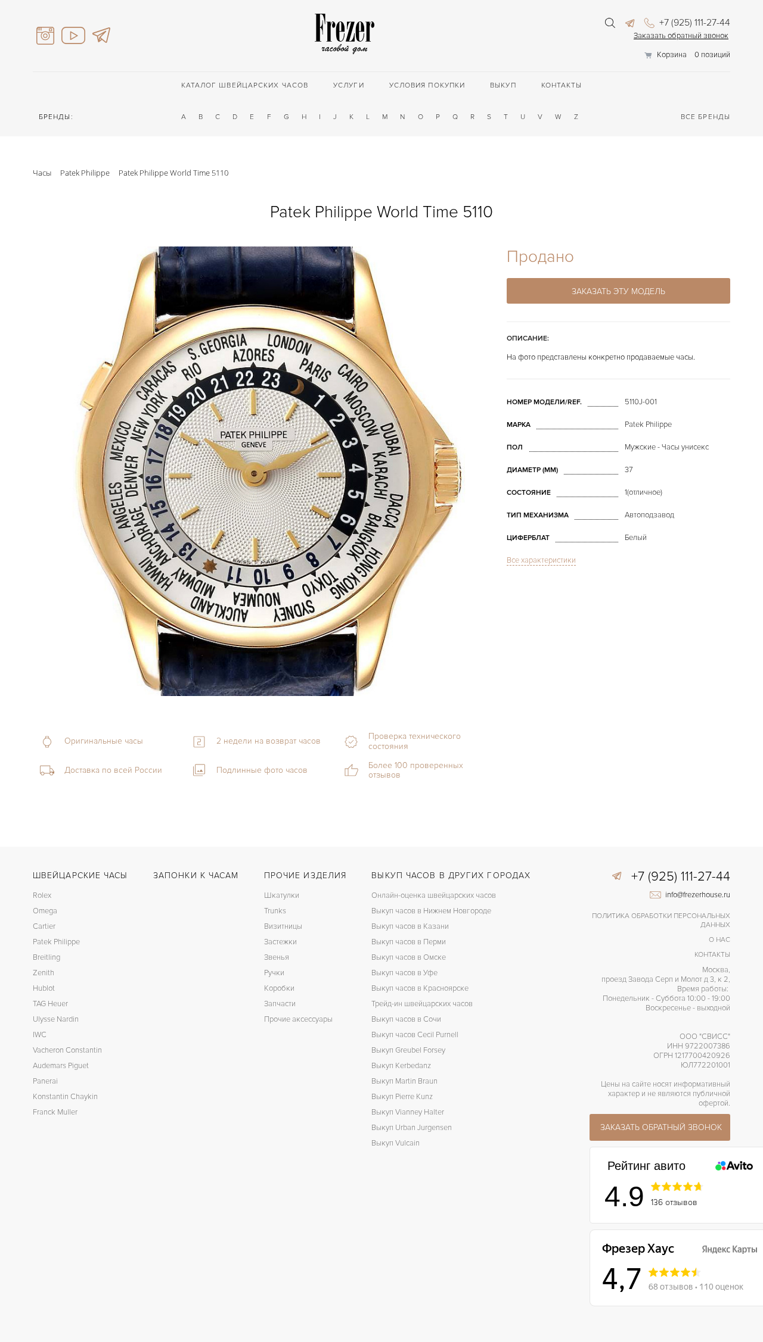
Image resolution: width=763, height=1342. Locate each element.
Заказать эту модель (618, 291)
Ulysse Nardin (56, 1019)
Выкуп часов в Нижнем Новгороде (431, 911)
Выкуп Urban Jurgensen (411, 1127)
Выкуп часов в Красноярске (420, 988)
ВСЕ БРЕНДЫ (705, 117)
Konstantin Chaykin (65, 1096)
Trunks (275, 911)
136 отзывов (674, 1202)
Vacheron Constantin (67, 1050)
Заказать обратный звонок (681, 35)
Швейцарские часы (80, 875)
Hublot (44, 988)
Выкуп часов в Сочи (406, 1019)
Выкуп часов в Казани (410, 926)
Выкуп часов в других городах (451, 875)
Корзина (672, 55)
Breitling (46, 957)
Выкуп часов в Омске (408, 957)
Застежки (280, 942)
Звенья (276, 957)
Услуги (348, 85)
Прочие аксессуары (298, 1019)
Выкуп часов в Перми (408, 942)
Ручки (274, 973)
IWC (39, 1035)
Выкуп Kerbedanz (401, 1066)
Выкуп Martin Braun (404, 1081)
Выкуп (503, 85)
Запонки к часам (196, 875)
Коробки (279, 988)
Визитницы (283, 926)
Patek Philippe (56, 942)
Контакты (561, 85)
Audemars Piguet (61, 1066)
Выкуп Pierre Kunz (402, 1096)
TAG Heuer (50, 1004)
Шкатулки (281, 895)
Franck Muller (55, 1112)
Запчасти (280, 1004)
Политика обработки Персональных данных (661, 920)
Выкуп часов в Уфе (404, 973)
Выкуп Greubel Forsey (408, 1050)
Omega (45, 911)
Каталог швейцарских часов (245, 85)
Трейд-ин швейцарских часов (422, 1004)
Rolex (42, 895)
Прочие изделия (305, 875)
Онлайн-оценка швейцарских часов (433, 895)
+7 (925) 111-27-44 (693, 23)
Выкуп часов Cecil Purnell (414, 1035)
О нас (719, 939)
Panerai (45, 1081)
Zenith (43, 973)
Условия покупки (427, 85)
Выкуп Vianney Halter (407, 1112)
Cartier (44, 926)
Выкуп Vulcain (395, 1143)
